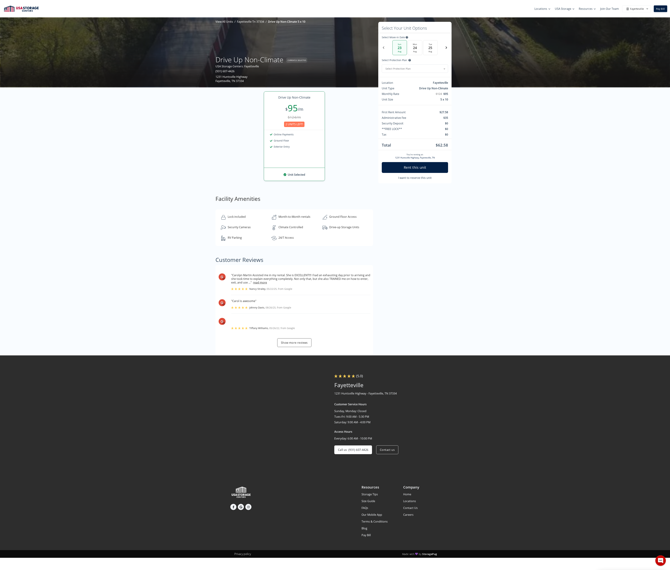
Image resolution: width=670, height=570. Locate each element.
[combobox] (415, 68)
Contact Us (410, 508)
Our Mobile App (372, 515)
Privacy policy (242, 554)
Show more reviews (294, 343)
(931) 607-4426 (224, 71)
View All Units (224, 22)
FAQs (365, 508)
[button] (233, 507)
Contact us (387, 450)
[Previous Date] (383, 47)
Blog (364, 528)
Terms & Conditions (375, 521)
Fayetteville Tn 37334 (250, 22)
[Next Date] (446, 47)
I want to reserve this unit (415, 178)
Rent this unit (415, 167)
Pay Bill (660, 8)
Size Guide (368, 501)
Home (407, 494)
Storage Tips (370, 494)
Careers (408, 515)
